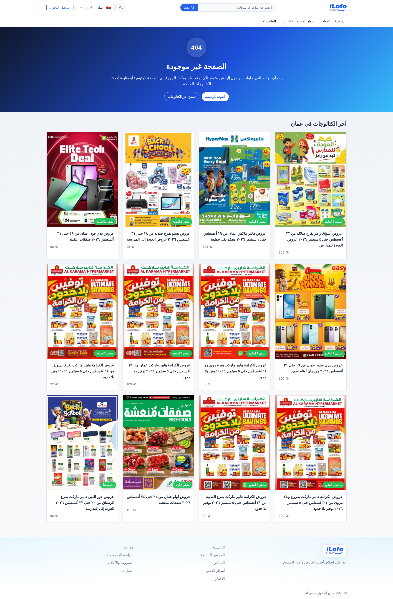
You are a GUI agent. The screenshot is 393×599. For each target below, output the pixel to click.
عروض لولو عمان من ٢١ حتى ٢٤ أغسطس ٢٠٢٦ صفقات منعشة (158, 500)
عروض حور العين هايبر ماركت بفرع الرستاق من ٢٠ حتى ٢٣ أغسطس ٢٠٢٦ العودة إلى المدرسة (85, 502)
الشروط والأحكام (120, 563)
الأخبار (288, 21)
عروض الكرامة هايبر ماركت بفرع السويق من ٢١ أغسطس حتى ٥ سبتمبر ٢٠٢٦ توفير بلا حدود (82, 371)
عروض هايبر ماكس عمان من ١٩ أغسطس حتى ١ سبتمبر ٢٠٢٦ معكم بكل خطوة (235, 236)
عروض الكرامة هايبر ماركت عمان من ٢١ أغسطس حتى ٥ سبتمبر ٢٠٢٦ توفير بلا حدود (159, 371)
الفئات (271, 21)
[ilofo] (338, 7)
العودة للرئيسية (215, 97)
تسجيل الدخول (60, 7)
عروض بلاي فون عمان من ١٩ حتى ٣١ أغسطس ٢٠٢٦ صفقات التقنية (85, 236)
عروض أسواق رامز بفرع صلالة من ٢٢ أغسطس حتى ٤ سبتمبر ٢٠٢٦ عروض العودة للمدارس (314, 239)
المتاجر (325, 21)
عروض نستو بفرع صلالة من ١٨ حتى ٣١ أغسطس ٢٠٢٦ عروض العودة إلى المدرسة (158, 236)
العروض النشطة (212, 555)
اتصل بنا (127, 571)
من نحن (127, 547)
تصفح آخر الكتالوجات (182, 97)
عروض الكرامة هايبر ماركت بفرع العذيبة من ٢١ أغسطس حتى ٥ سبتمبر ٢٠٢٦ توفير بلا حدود (235, 502)
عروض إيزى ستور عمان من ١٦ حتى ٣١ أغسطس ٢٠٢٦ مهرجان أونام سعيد (313, 368)
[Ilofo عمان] (335, 550)
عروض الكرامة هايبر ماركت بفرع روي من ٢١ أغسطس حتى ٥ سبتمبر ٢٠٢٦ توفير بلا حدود (235, 371)
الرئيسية (341, 21)
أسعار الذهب (306, 21)
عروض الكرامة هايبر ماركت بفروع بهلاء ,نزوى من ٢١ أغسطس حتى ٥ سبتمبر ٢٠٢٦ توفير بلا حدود (313, 502)
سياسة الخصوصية (119, 555)
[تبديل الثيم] (121, 7)
